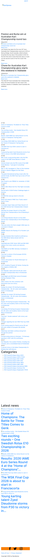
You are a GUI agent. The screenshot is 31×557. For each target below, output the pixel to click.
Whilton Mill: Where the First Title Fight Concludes (15, 186)
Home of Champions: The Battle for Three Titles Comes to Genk (13, 421)
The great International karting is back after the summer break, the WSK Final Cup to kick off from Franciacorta (15, 175)
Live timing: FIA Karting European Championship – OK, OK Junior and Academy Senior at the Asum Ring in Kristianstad (15, 310)
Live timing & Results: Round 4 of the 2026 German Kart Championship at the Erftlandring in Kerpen (15, 219)
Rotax (20, 362)
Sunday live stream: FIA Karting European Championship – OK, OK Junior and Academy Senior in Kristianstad (14, 289)
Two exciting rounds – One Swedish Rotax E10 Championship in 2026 (14, 443)
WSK (20, 359)
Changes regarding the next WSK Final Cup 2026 (15, 322)
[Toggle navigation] (28, 5)
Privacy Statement (16, 553)
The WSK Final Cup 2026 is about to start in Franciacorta (15, 482)
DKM (20, 360)
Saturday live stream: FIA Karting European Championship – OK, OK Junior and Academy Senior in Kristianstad (14, 296)
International (22, 366)
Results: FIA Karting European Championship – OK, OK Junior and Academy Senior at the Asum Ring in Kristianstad (15, 303)
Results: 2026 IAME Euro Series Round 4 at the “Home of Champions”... (15, 464)
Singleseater (22, 370)
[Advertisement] (15, 15)
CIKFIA (21, 357)
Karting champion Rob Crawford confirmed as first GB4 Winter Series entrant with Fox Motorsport (14, 237)
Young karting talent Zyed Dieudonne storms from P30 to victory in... (15, 503)
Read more (4, 63)
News (20, 355)
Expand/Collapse (11, 355)
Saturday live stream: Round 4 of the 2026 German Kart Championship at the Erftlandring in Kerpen (15, 212)
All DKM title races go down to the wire (12, 196)
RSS (5, 355)
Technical (21, 368)
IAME (20, 364)
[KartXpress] (6, 5)
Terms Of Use (5, 553)
